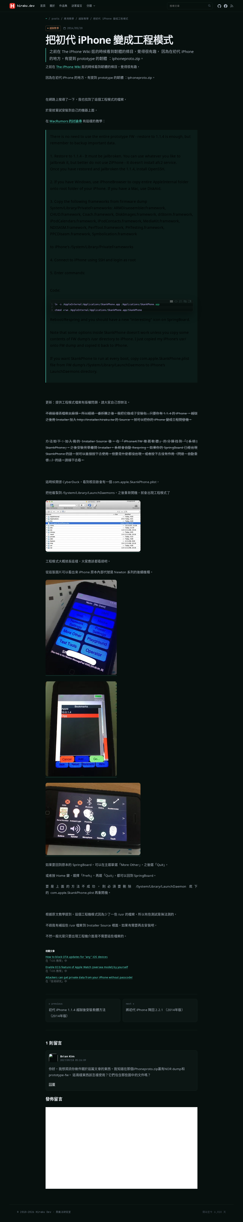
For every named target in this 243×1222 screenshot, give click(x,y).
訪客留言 (77, 5)
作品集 (63, 5)
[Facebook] (225, 6)
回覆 (52, 1084)
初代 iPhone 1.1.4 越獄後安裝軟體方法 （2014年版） (77, 1010)
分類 (89, 5)
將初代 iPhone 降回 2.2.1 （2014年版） (155, 1007)
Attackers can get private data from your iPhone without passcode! (89, 977)
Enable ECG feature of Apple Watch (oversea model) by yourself (87, 967)
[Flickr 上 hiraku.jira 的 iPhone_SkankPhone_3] (81, 775)
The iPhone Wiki (69, 67)
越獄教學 (84, 18)
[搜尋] (209, 5)
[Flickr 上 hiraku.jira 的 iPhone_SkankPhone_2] (81, 673)
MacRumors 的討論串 (66, 121)
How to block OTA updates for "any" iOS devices (77, 957)
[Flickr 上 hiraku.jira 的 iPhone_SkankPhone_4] (93, 854)
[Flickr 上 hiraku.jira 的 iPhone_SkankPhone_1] (93, 550)
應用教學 (69, 18)
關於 (52, 5)
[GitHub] (219, 6)
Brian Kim (67, 1056)
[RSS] (232, 6)
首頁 (43, 5)
